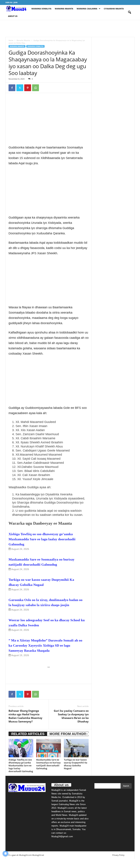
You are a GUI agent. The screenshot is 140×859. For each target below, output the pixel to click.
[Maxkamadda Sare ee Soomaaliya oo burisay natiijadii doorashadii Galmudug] (48, 748)
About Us (12, 16)
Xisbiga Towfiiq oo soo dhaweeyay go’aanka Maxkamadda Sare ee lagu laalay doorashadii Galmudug (42, 539)
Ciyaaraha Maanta (114, 8)
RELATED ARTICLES (27, 734)
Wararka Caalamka (87, 8)
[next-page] (87, 734)
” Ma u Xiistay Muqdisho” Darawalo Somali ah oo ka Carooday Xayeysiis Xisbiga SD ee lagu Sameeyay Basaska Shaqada (45, 645)
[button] (129, 12)
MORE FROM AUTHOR (68, 734)
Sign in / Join (11, 2)
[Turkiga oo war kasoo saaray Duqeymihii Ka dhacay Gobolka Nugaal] (76, 748)
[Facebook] (12, 87)
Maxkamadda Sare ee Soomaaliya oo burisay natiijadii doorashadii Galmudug (41, 561)
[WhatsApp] (35, 87)
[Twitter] (19, 87)
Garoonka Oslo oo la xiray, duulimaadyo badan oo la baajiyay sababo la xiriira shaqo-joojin (45, 602)
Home (11, 40)
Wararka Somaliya (41, 8)
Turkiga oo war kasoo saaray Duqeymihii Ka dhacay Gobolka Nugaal (41, 582)
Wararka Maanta (64, 8)
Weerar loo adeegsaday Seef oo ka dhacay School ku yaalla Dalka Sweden (47, 622)
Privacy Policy (118, 855)
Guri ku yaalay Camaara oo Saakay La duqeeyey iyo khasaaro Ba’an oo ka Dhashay (71, 716)
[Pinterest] (27, 87)
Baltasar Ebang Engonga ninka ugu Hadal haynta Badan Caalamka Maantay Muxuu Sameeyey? (25, 716)
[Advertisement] (70, 28)
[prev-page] (83, 734)
